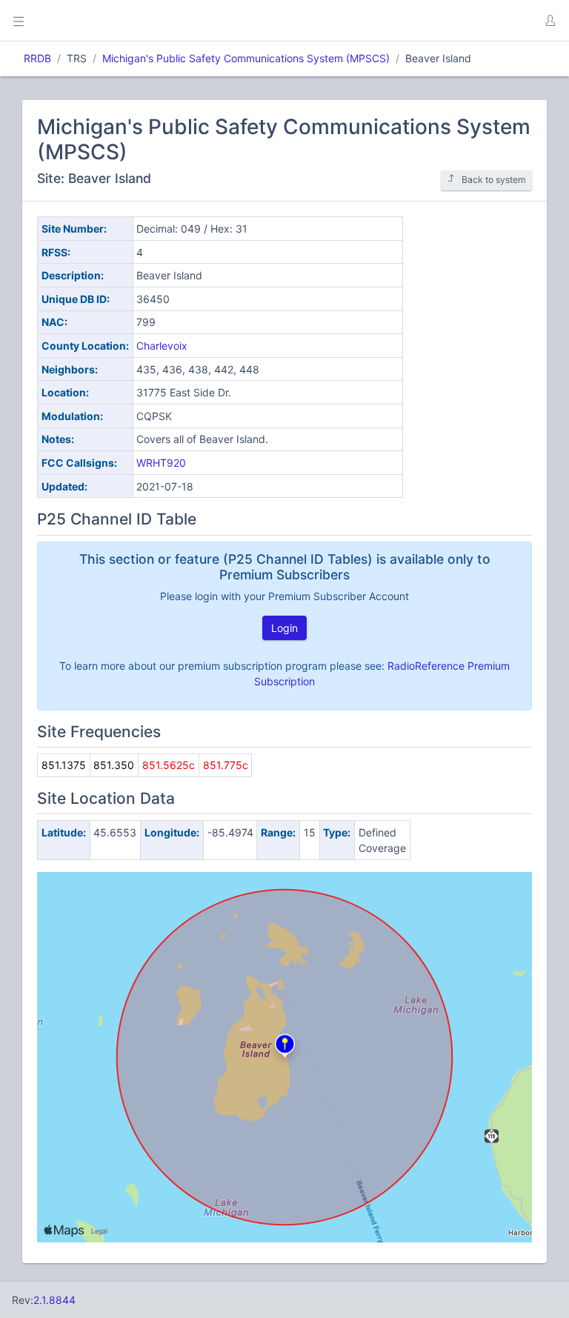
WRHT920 (161, 462)
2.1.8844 (54, 1300)
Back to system (494, 179)
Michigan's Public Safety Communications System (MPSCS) (246, 58)
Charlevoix (161, 345)
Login (284, 628)
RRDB (37, 58)
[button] (549, 20)
